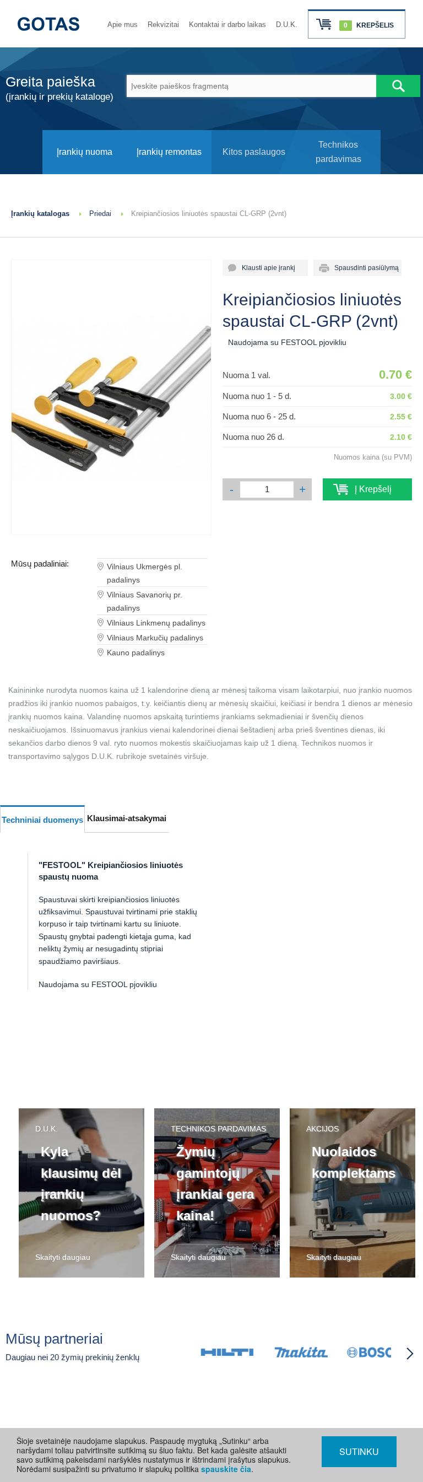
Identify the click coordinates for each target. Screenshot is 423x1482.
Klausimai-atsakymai (126, 818)
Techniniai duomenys (42, 819)
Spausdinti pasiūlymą (363, 268)
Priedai (100, 213)
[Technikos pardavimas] (338, 171)
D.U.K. (286, 24)
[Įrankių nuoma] (84, 171)
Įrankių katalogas (40, 213)
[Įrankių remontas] (169, 171)
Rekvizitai (163, 24)
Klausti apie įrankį (265, 268)
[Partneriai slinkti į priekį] (410, 1353)
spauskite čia (226, 1468)
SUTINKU (359, 1451)
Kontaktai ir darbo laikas (227, 24)
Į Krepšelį (368, 489)
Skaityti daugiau (62, 1257)
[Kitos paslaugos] (254, 171)
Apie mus (122, 24)
